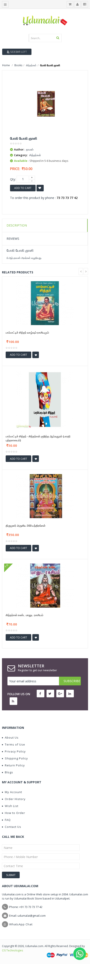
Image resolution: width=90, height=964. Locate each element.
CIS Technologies (12, 950)
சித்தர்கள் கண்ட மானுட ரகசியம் (24, 615)
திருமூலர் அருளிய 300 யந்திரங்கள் (25, 525)
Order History (15, 799)
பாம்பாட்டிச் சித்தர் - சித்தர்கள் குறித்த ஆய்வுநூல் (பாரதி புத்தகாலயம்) (38, 438)
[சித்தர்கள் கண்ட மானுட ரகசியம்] (45, 585)
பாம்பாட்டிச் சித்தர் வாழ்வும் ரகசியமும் (27, 332)
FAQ (8, 820)
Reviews (13, 238)
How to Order (15, 813)
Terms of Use (15, 744)
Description (17, 225)
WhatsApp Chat (21, 924)
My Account (13, 792)
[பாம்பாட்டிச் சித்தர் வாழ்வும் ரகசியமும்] (45, 303)
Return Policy (15, 765)
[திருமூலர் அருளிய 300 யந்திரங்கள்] (45, 496)
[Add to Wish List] (35, 355)
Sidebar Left (18, 52)
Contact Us (13, 827)
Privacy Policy (15, 751)
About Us (12, 737)
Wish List (11, 806)
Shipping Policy (16, 758)
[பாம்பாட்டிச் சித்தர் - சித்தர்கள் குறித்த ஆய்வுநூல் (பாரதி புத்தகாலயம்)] (45, 399)
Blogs (9, 772)
